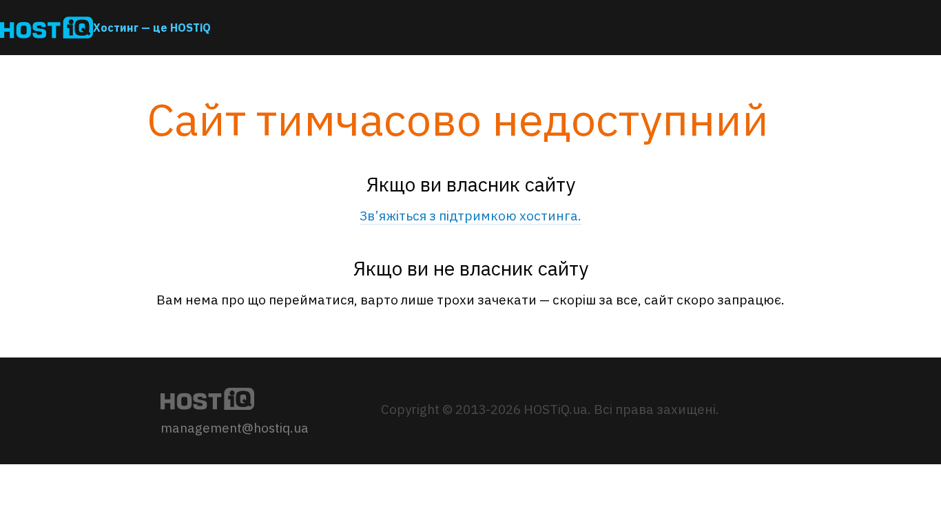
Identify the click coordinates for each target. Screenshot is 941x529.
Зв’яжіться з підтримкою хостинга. (470, 215)
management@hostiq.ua (235, 427)
